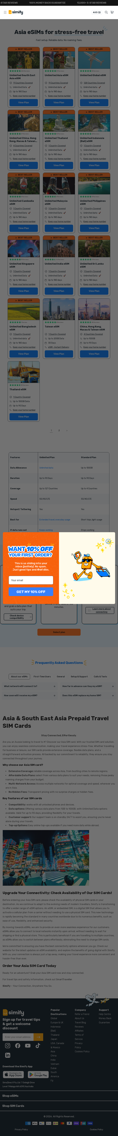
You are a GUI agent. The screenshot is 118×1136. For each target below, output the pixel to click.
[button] (113, 12)
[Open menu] (5, 12)
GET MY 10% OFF (31, 592)
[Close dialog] (108, 541)
